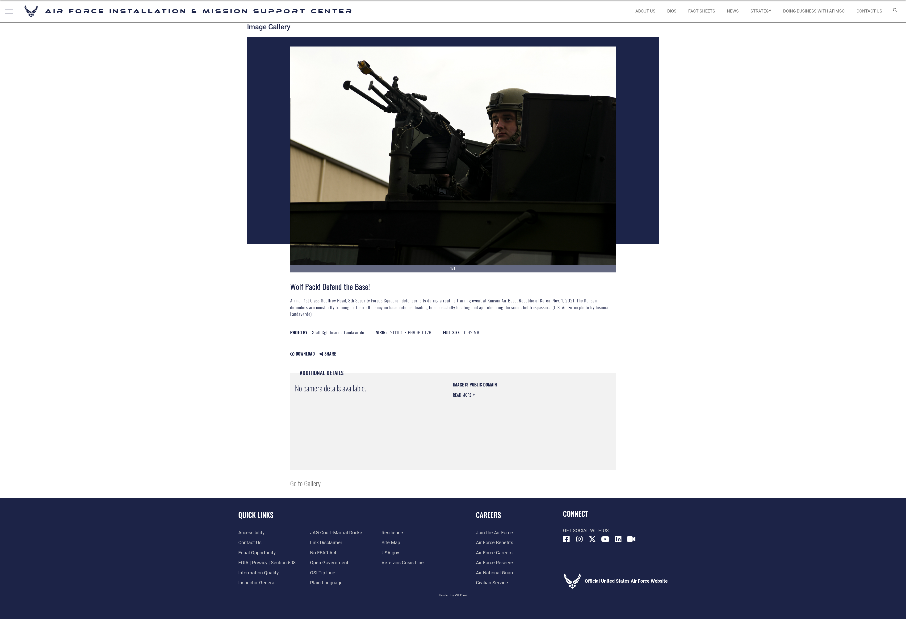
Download (304, 354)
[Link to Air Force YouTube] (605, 539)
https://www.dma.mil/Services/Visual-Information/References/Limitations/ (508, 425)
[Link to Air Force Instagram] (579, 539)
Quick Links (255, 514)
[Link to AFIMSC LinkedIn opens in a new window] (618, 539)
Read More (463, 395)
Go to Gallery (305, 483)
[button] (7, 11)
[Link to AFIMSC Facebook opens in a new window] (566, 539)
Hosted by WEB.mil (453, 595)
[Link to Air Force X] (592, 539)
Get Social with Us (586, 530)
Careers (488, 514)
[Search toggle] (894, 11)
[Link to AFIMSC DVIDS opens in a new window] (631, 539)
